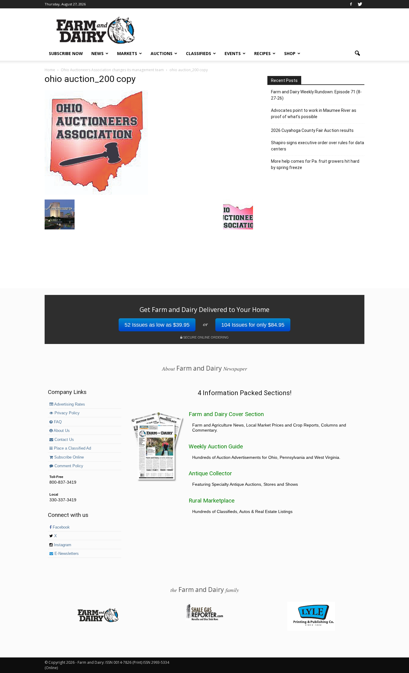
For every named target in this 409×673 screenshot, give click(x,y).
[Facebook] (350, 4)
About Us (61, 431)
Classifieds (198, 53)
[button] (357, 53)
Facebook (60, 527)
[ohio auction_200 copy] (96, 193)
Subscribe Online (68, 457)
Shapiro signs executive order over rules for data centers (317, 145)
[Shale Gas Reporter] (204, 619)
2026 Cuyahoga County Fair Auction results (312, 130)
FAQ (57, 422)
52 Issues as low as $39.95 (157, 325)
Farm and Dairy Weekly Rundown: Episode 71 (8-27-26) (316, 95)
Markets (127, 53)
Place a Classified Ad (72, 448)
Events (233, 53)
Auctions (161, 53)
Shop (290, 53)
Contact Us (63, 440)
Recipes (262, 53)
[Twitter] (359, 4)
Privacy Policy (66, 413)
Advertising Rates (69, 404)
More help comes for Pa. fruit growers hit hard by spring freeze (315, 164)
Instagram (62, 545)
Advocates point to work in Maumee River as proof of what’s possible (313, 113)
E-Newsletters (66, 554)
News (97, 53)
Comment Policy (68, 466)
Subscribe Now (66, 53)
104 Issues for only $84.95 (252, 325)
